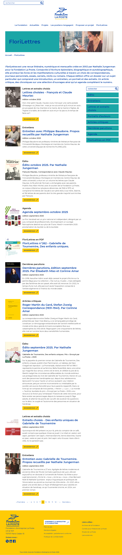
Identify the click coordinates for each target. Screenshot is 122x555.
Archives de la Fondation (91, 525)
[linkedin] (10, 541)
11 (53, 502)
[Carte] (110, 2)
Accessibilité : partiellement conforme (57, 533)
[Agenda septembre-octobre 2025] (30, 231)
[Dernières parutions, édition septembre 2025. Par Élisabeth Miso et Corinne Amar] (30, 293)
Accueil (8, 55)
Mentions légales (50, 530)
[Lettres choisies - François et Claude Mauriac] (30, 119)
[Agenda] (104, 2)
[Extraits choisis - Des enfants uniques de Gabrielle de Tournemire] (30, 447)
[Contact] (116, 2)
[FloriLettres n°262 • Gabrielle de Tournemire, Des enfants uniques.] (30, 250)
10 (49, 502)
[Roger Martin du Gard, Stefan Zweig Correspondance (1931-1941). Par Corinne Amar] (30, 335)
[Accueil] (61, 13)
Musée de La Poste (89, 532)
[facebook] (14, 541)
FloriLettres (101, 25)
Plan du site (48, 527)
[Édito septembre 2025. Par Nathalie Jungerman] (30, 408)
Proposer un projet (85, 25)
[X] (7, 541)
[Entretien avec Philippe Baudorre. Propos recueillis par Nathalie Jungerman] (30, 153)
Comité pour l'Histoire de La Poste (94, 529)
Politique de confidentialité (53, 537)
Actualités (34, 25)
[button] (57, 522)
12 (56, 502)
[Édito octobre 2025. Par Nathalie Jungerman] (30, 200)
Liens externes (87, 535)
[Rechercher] (116, 88)
